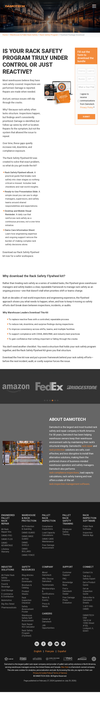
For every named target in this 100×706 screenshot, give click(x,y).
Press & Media (45, 605)
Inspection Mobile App (88, 533)
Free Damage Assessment (48, 546)
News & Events (45, 598)
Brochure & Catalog (27, 586)
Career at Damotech (46, 620)
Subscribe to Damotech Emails (88, 600)
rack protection (57, 449)
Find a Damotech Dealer (67, 591)
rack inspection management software (69, 484)
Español (62, 651)
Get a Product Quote (89, 583)
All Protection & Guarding (28, 527)
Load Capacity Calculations (48, 533)
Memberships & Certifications (48, 591)
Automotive (6, 600)
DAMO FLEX (7, 539)
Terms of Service (60, 673)
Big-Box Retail (7, 604)
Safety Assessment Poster (27, 609)
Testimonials (48, 585)
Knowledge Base (68, 583)
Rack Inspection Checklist (26, 600)
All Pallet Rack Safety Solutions (7, 578)
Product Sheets (25, 592)
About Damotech (46, 573)
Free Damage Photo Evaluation (69, 600)
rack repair (87, 446)
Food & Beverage (5, 585)
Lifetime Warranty (5, 550)
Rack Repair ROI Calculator (28, 625)
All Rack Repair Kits (6, 530)
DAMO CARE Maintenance (48, 540)
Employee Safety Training (67, 532)
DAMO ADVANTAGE (7, 544)
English (38, 651)
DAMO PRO (6, 535)
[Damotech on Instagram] (50, 644)
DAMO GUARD (28, 532)
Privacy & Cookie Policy (42, 673)
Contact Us (88, 572)
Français (49, 651)
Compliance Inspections (47, 527)
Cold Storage (7, 590)
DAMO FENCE (28, 555)
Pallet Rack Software (88, 527)
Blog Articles (27, 575)
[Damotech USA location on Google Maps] (63, 644)
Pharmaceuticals (8, 607)
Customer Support (67, 573)
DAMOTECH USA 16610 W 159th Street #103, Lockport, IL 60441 (88, 623)
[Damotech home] (15, 5)
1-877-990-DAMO (88, 607)
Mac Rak (64, 667)
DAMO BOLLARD (26, 550)
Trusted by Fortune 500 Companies (50, 373)
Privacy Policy (86, 107)
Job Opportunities (48, 626)
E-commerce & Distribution (7, 595)
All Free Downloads (27, 580)
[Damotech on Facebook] (43, 644)
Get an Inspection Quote (87, 591)
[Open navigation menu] (94, 5)
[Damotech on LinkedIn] (37, 644)
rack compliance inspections (64, 472)
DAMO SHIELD (25, 543)
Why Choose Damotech (48, 580)
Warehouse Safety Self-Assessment (27, 618)
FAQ (64, 578)
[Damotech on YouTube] (56, 644)
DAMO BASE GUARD (27, 537)
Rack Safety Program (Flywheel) (27, 633)
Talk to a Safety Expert (89, 577)
